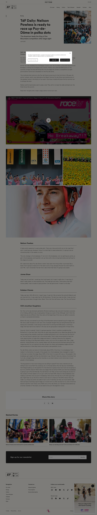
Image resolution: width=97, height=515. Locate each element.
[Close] (70, 53)
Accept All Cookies (65, 60)
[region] (49, 57)
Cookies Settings (33, 60)
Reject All (54, 60)
